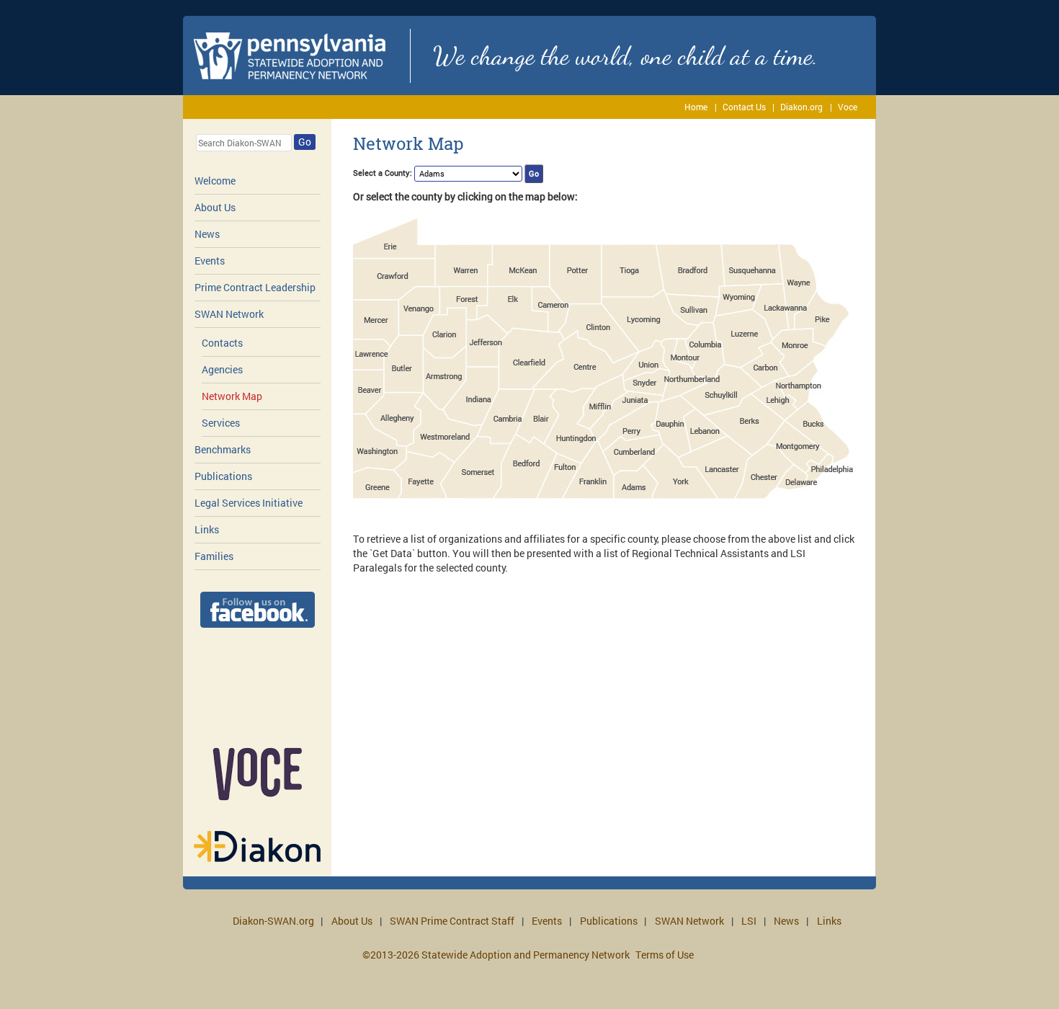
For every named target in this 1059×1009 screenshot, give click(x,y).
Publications (223, 476)
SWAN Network (229, 314)
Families (214, 556)
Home (695, 106)
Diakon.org (801, 106)
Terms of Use (664, 954)
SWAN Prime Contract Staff (452, 921)
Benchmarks (223, 449)
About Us (215, 207)
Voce (847, 106)
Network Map (232, 396)
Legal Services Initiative (249, 503)
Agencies (222, 369)
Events (210, 260)
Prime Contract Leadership (255, 287)
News (207, 234)
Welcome (215, 180)
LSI (748, 921)
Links (207, 529)
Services (221, 423)
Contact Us (744, 106)
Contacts (222, 343)
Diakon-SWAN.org (273, 921)
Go (304, 141)
